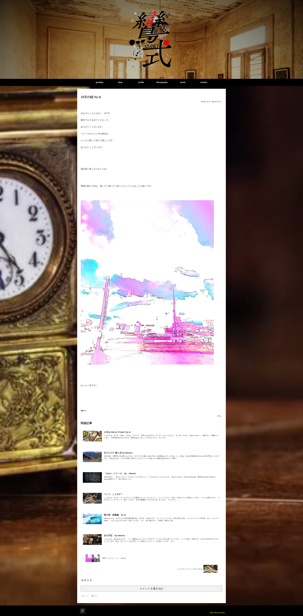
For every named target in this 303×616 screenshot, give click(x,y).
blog (84, 411)
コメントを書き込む (151, 588)
